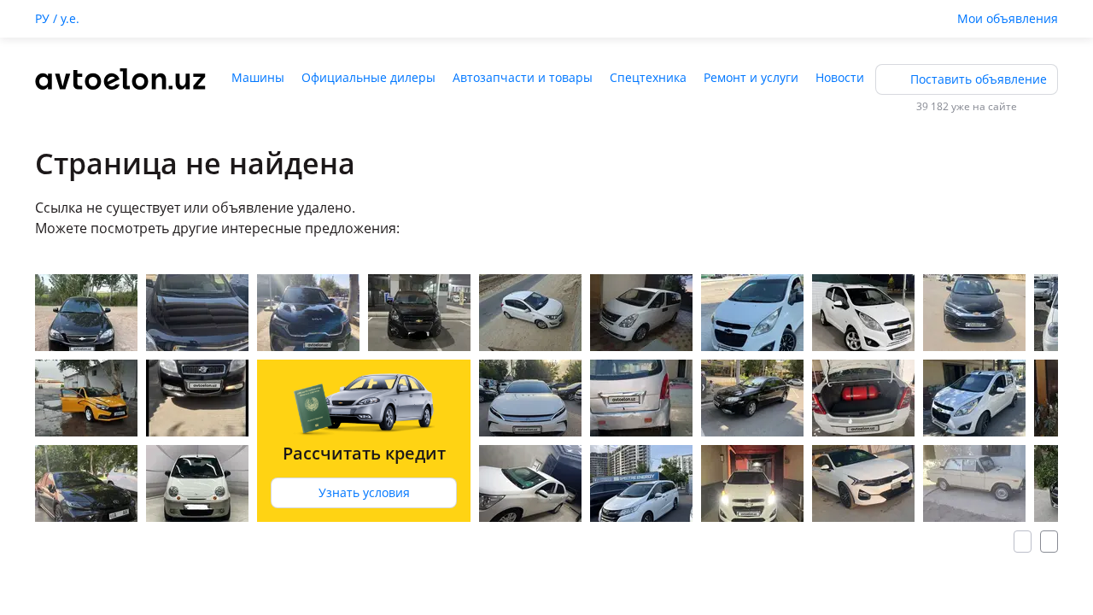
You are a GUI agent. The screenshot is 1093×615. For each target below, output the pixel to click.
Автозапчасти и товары (523, 77)
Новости (839, 77)
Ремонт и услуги (751, 77)
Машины (257, 77)
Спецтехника (648, 77)
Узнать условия (364, 492)
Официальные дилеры (368, 77)
